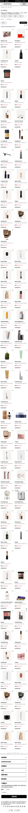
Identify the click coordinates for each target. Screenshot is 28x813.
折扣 (4, 16)
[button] (20, 4)
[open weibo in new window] (12, 806)
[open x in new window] (5, 806)
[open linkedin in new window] (24, 806)
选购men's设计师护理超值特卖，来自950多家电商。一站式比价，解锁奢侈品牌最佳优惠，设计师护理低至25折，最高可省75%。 (14, 13)
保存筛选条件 (23, 22)
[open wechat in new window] (14, 806)
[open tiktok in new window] (22, 806)
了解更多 (21, 1)
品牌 (15, 16)
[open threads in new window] (20, 806)
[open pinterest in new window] (3, 806)
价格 (20, 16)
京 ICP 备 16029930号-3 (21, 801)
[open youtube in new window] (16, 806)
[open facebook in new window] (10, 806)
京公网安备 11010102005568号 (9, 803)
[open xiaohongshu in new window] (18, 806)
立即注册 (14, 796)
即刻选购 (4, 1)
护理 (10, 16)
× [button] (5, 19)
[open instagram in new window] (8, 806)
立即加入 (24, 4)
